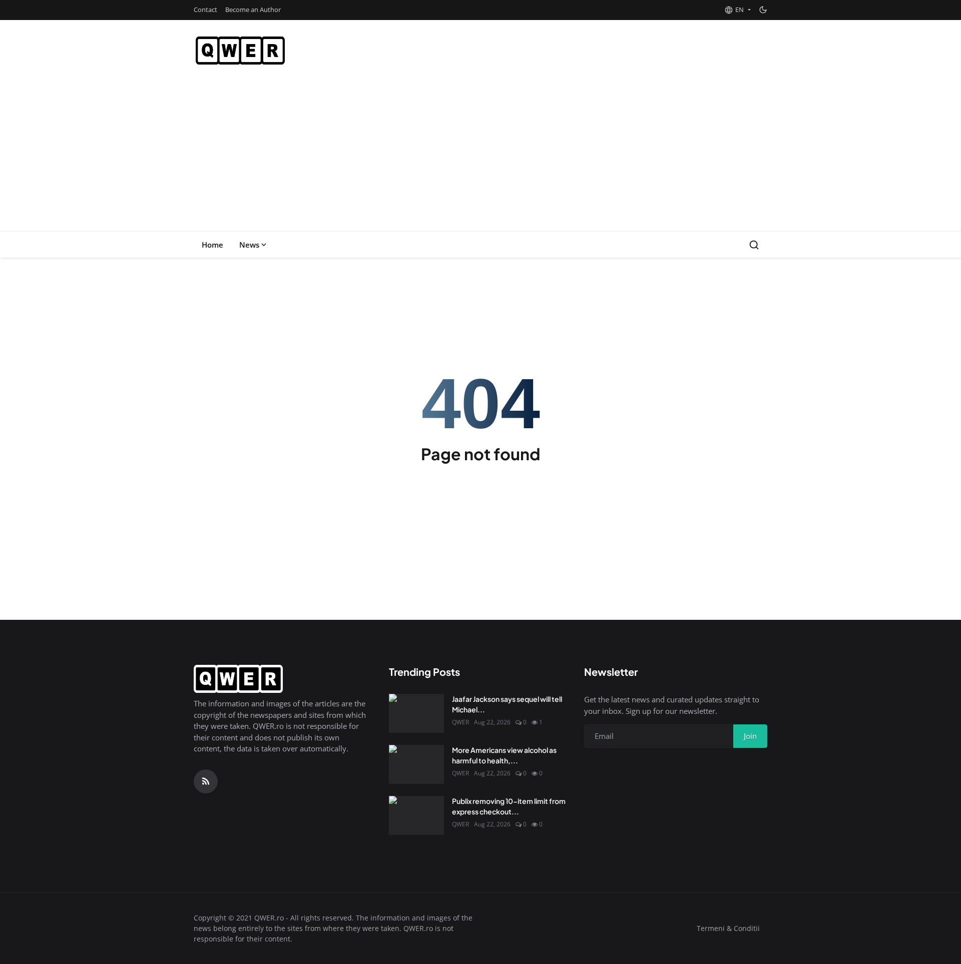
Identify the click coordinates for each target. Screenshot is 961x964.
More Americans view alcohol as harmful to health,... (504, 755)
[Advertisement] (480, 156)
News (249, 245)
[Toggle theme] (763, 10)
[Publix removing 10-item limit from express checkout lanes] (416, 815)
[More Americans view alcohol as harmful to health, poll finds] (416, 764)
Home (212, 245)
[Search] (754, 245)
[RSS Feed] (206, 781)
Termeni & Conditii (728, 928)
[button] (737, 10)
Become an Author (253, 9)
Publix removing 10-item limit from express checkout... (509, 806)
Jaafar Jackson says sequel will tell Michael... (507, 704)
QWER (460, 722)
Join (750, 736)
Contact (205, 9)
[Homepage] (240, 51)
